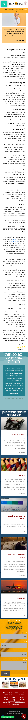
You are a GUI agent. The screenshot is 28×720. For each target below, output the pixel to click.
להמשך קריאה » (22, 452)
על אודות (22, 699)
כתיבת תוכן (14, 239)
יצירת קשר (22, 697)
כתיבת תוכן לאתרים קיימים (19, 702)
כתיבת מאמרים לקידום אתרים (14, 704)
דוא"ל (25, 650)
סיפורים (14, 699)
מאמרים (13, 697)
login (3, 715)
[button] (4, 4)
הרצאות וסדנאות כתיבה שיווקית (14, 695)
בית (24, 692)
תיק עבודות (6, 699)
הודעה (25, 659)
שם (26, 632)
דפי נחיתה (21, 598)
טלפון (25, 641)
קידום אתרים (14, 241)
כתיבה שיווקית (6, 702)
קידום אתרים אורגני (8, 694)
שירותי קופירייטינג (18, 435)
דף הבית (25, 9)
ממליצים (6, 697)
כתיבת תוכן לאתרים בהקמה (14, 701)
